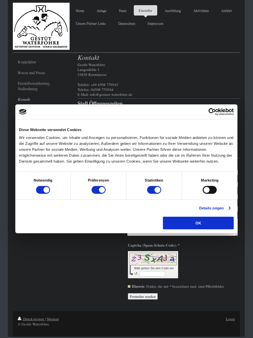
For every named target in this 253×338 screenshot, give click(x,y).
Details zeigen (211, 208)
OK (198, 223)
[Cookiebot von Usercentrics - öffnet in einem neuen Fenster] (212, 112)
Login (230, 318)
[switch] (99, 190)
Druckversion (33, 318)
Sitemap (53, 318)
